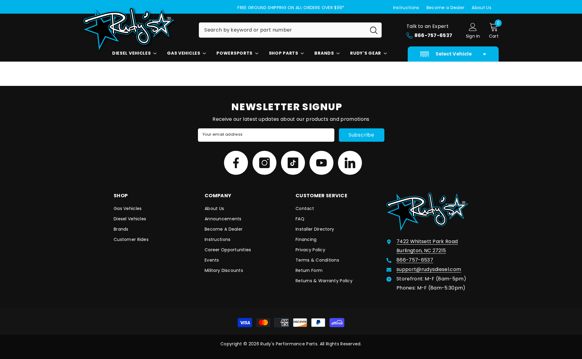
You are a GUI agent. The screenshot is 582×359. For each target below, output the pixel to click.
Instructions (406, 8)
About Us (481, 8)
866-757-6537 (414, 259)
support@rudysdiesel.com (428, 269)
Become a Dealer (445, 8)
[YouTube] (321, 163)
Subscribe (361, 134)
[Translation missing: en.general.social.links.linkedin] (350, 163)
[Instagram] (264, 163)
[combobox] (282, 30)
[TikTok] (293, 163)
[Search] (290, 30)
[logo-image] (136, 29)
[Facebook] (236, 163)
